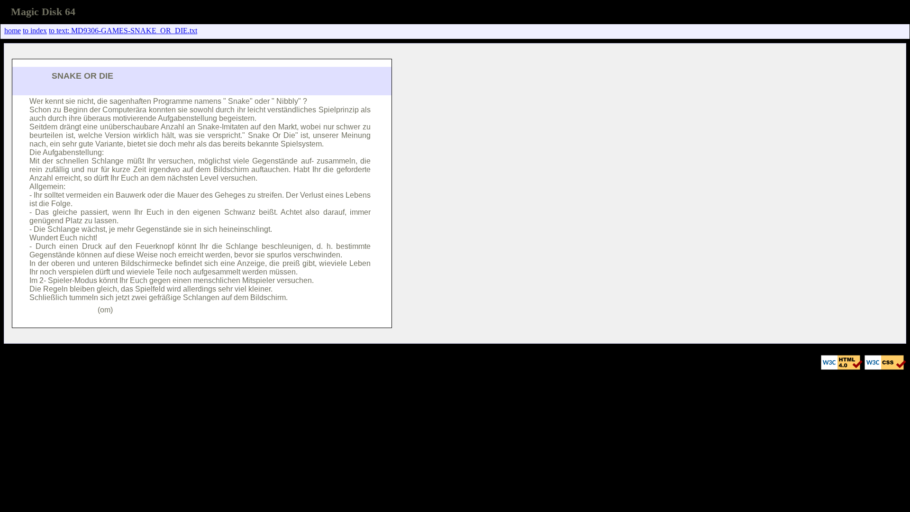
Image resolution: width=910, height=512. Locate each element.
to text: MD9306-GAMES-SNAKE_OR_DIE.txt (123, 31)
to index (35, 31)
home (12, 31)
